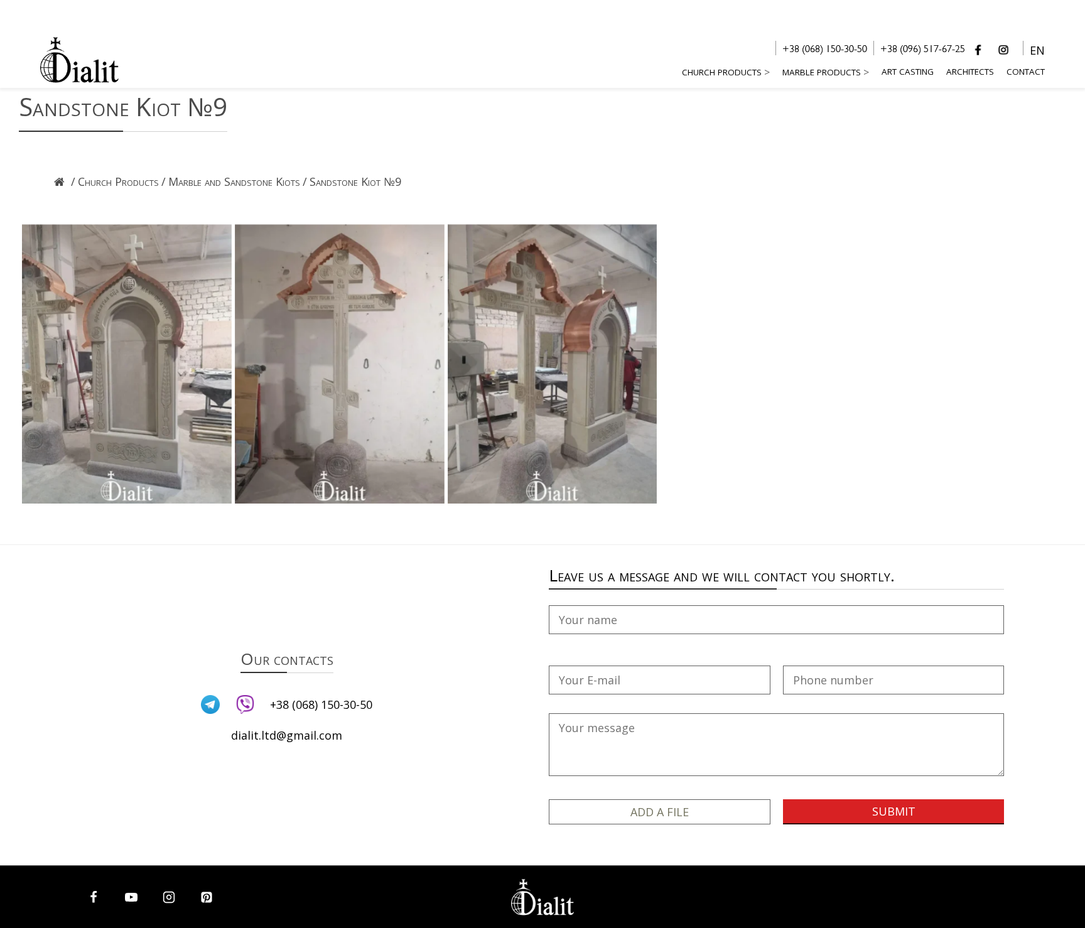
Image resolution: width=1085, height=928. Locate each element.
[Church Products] (118, 198)
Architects (970, 71)
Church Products (722, 72)
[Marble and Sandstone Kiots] (234, 198)
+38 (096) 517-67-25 (922, 50)
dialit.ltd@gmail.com (286, 735)
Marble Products (821, 72)
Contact (1026, 71)
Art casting (908, 71)
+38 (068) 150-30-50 (824, 50)
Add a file (659, 811)
